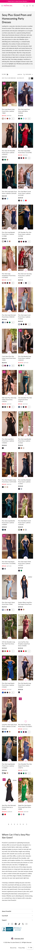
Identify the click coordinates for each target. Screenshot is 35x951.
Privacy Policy (21, 947)
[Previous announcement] (7, 1)
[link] (27, 5)
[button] (2, 5)
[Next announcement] (28, 1)
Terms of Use (13, 947)
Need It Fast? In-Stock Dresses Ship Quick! (18, 1)
